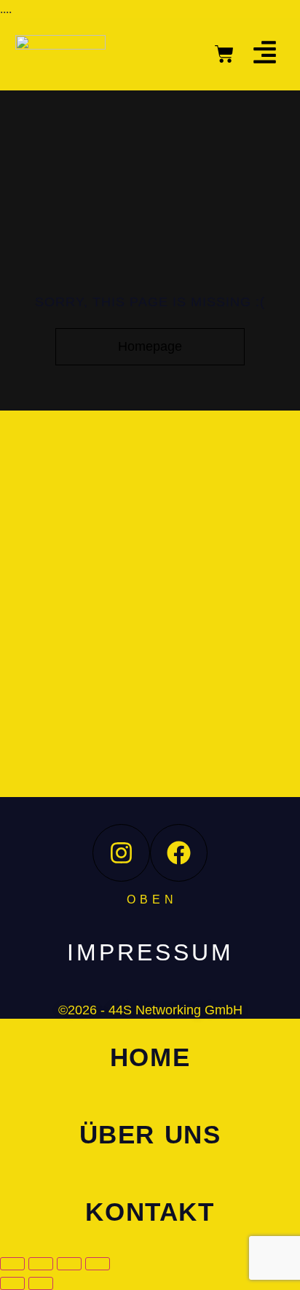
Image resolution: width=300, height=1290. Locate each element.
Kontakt (149, 1211)
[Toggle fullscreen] (40, 1263)
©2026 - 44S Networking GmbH (150, 1010)
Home (150, 1057)
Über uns (150, 1134)
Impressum (150, 952)
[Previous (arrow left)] (12, 1283)
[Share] (69, 1263)
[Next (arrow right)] (40, 1283)
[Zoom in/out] (12, 1263)
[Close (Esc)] (97, 1263)
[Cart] (224, 54)
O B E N (150, 899)
